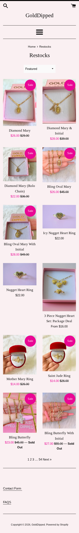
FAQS (7, 502)
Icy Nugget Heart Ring (59, 233)
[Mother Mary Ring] (19, 355)
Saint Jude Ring (59, 376)
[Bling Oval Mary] (59, 164)
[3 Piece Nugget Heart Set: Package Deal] (59, 287)
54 (40, 459)
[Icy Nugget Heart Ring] (59, 216)
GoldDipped (39, 15)
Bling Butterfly (20, 437)
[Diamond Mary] (19, 102)
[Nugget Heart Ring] (19, 274)
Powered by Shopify (57, 524)
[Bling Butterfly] (19, 413)
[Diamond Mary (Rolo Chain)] (19, 164)
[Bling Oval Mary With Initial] (19, 222)
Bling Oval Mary (59, 187)
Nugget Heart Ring (19, 290)
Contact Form (12, 488)
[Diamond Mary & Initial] (59, 101)
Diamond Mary (20, 130)
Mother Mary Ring (19, 379)
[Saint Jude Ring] (59, 353)
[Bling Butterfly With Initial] (59, 411)
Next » (47, 459)
